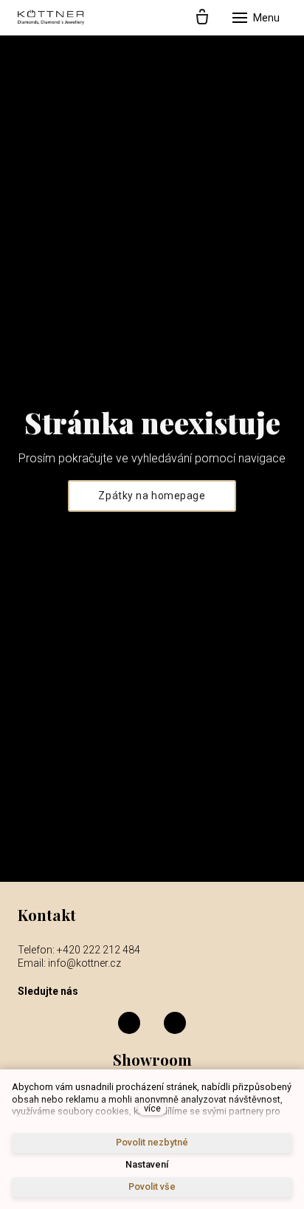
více (152, 1108)
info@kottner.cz (84, 963)
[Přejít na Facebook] (129, 1023)
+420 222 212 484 (98, 950)
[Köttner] (51, 18)
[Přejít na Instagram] (175, 1023)
